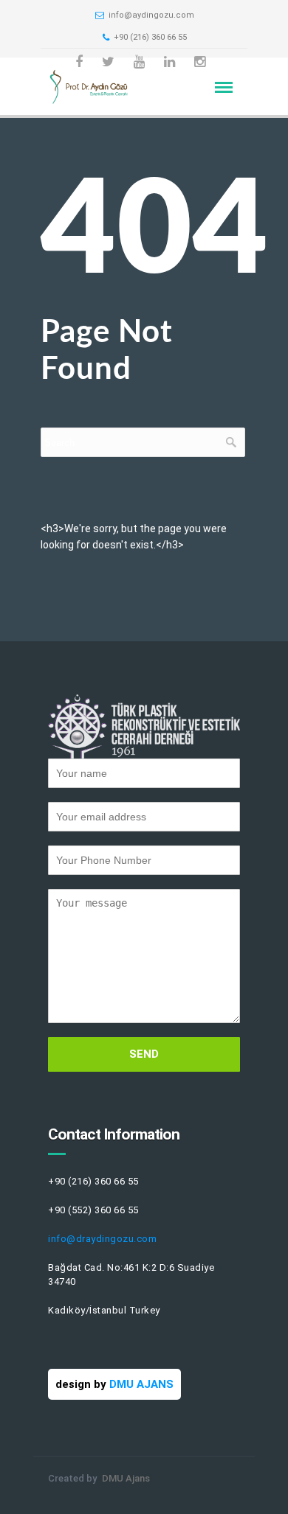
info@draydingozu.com (102, 1238)
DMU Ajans (126, 1478)
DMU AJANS (141, 1384)
